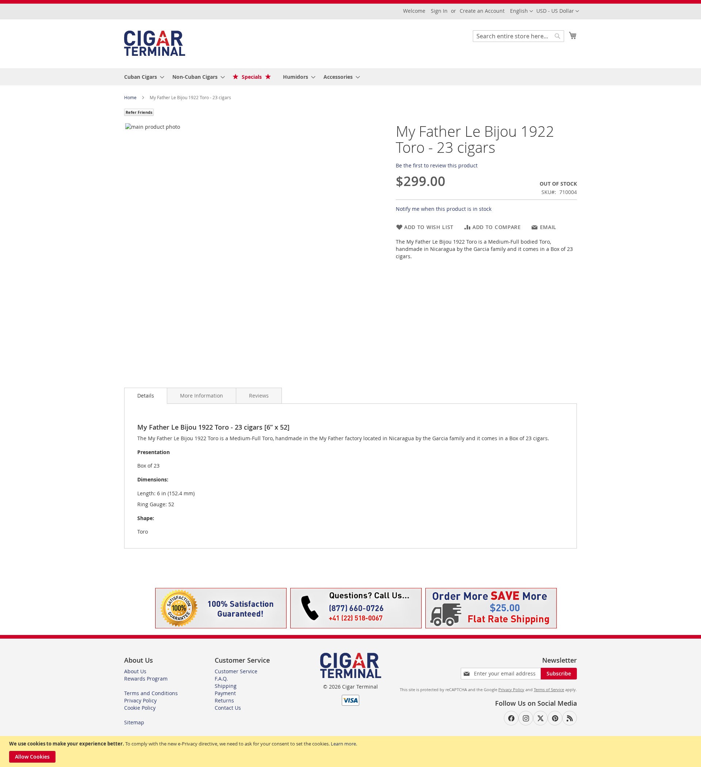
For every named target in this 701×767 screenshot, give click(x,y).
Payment (225, 693)
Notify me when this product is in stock (443, 208)
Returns (224, 700)
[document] (351, 751)
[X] (540, 718)
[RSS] (569, 718)
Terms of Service (549, 689)
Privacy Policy (140, 700)
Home (131, 97)
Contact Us (228, 707)
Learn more (343, 743)
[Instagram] (525, 718)
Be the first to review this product (437, 165)
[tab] (145, 396)
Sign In (439, 10)
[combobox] (518, 36)
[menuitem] (142, 76)
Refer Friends (139, 112)
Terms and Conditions (151, 693)
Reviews (259, 395)
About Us (135, 671)
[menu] (350, 76)
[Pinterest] (555, 718)
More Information (201, 395)
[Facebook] (511, 718)
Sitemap (134, 722)
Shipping (226, 685)
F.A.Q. (221, 678)
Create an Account (482, 10)
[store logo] (154, 43)
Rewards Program (146, 678)
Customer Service (236, 671)
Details (145, 395)
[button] (557, 11)
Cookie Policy (140, 707)
